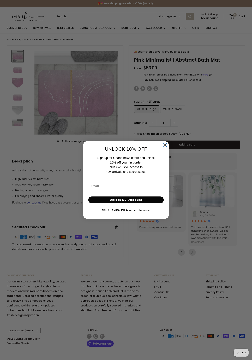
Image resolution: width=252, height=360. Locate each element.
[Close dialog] (165, 145)
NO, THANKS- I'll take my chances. (126, 210)
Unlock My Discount (126, 199)
